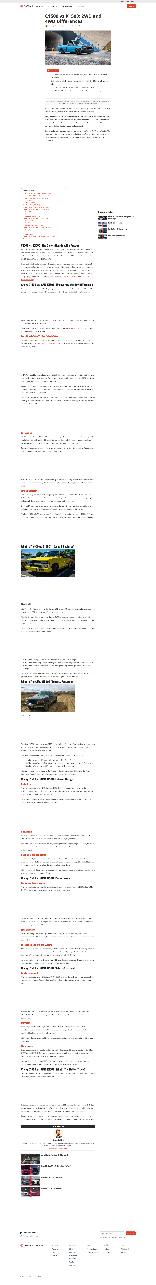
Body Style (28, 212)
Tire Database (120, 1)
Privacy (40, 1276)
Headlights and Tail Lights (32, 216)
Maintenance (29, 234)
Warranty (27, 232)
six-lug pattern (77, 328)
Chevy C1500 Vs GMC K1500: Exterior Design (36, 209)
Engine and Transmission (32, 221)
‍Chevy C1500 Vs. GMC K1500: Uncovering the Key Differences (41, 196)
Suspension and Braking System (34, 225)
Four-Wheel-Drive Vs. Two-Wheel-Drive (36, 198)
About (127, 1)
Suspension (28, 200)
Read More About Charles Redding (58, 1148)
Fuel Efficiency (29, 223)
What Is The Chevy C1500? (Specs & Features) (36, 204)
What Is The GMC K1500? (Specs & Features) (36, 207)
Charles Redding (59, 26)
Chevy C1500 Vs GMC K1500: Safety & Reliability (37, 227)
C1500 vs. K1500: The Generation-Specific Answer (37, 193)
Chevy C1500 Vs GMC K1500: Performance (35, 218)
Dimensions (28, 214)
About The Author (28, 239)
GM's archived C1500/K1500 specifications (66, 276)
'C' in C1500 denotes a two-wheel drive (45, 343)
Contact (132, 1)
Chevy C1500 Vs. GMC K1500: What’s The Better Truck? (39, 236)
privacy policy (123, 1237)
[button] (52, 6)
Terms (35, 1276)
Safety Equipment (30, 230)
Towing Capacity (30, 202)
